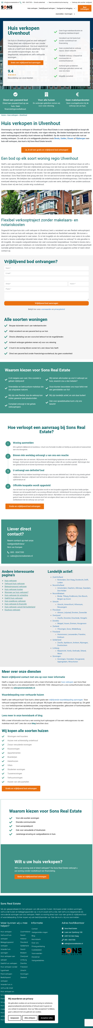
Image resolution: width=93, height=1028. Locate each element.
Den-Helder (61, 591)
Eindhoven (73, 596)
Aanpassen (14, 1018)
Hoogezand (79, 659)
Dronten (75, 612)
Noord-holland (58, 585)
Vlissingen (61, 629)
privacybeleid (59, 309)
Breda (57, 138)
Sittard (83, 651)
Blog (33, 936)
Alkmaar (78, 588)
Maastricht (61, 651)
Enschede (75, 618)
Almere (60, 612)
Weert (59, 653)
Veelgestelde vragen (40, 932)
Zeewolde (83, 612)
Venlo (69, 651)
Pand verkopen (6, 974)
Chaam (70, 138)
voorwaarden (46, 309)
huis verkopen (67, 682)
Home (3, 115)
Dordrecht (79, 580)
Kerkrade (76, 651)
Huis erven (5, 1020)
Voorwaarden (37, 953)
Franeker (81, 634)
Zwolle (60, 618)
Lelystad (67, 612)
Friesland (56, 632)
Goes (69, 629)
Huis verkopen (32, 8)
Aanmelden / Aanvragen (64, 14)
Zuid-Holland (58, 577)
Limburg (56, 648)
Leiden (60, 582)
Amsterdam (62, 588)
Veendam (70, 659)
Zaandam (86, 588)
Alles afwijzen (29, 1018)
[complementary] (31, 1009)
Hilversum (78, 604)
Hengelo (83, 618)
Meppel (60, 623)
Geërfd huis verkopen (9, 963)
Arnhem (76, 643)
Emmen (73, 623)
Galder (63, 138)
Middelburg (76, 629)
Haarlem (71, 588)
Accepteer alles (47, 1018)
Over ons (35, 943)
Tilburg (65, 596)
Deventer (67, 618)
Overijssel (57, 615)
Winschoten (73, 662)
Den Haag (71, 580)
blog (34, 723)
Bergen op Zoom (64, 599)
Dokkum (60, 637)
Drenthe (56, 621)
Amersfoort (69, 604)
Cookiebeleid (36, 950)
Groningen (57, 656)
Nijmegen (84, 643)
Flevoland (56, 610)
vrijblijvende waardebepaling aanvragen (66, 700)
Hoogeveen (81, 623)
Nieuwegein (62, 607)
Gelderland (57, 640)
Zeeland (56, 626)
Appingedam (62, 662)
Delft (86, 580)
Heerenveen (62, 634)
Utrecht (55, 602)
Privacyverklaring (38, 946)
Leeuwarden (73, 634)
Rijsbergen (80, 138)
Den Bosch (82, 596)
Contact (35, 929)
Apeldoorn (68, 643)
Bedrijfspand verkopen (47, 8)
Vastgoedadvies (38, 960)
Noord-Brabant (58, 593)
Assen (66, 623)
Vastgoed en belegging (64, 8)
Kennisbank (36, 939)
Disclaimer (36, 957)
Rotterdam (61, 580)
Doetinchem (62, 645)
